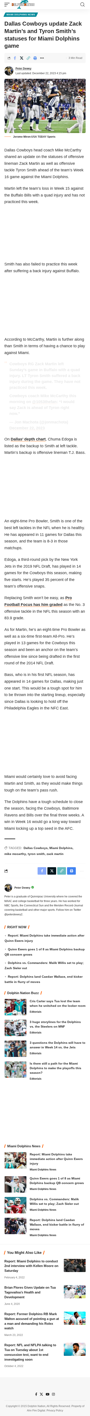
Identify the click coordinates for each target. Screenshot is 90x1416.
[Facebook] (36, 1394)
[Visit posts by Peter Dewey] (9, 70)
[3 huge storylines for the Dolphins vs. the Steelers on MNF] (15, 1028)
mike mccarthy (15, 854)
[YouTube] (47, 1394)
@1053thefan (44, 402)
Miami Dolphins (61, 848)
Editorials (36, 1011)
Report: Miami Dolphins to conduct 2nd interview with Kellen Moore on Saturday (31, 1266)
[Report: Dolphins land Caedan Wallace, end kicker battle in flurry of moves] (15, 1226)
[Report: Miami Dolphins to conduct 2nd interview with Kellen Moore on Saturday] (75, 1265)
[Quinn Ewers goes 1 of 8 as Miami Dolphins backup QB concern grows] (15, 1184)
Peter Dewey (23, 68)
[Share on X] (22, 57)
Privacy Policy (55, 1410)
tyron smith (36, 854)
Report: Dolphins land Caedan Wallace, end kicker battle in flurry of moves (57, 1224)
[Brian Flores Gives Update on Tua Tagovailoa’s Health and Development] (75, 1291)
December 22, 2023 (27, 428)
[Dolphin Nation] (23, 4)
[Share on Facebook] (15, 57)
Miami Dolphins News (21, 14)
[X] (41, 1394)
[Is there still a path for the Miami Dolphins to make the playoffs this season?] (15, 1069)
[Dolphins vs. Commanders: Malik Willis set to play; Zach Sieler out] (15, 1205)
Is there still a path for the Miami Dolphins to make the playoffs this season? (55, 1068)
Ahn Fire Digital (36, 1410)
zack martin (55, 854)
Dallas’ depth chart (28, 439)
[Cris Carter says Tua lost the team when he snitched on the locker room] (15, 1007)
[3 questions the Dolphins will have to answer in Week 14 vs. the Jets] (15, 1049)
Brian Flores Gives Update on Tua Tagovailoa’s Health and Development (30, 1292)
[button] (8, 4)
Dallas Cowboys (36, 848)
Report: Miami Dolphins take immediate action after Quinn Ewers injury (56, 1159)
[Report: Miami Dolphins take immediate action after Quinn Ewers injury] (15, 1160)
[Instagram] (53, 1394)
